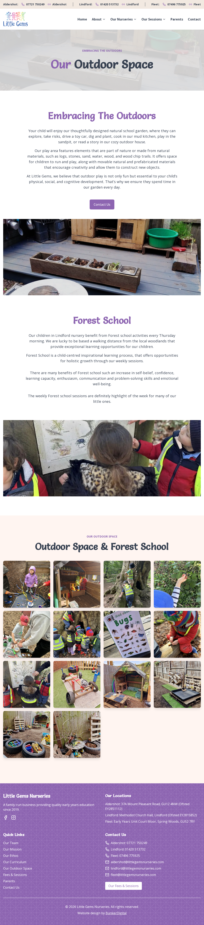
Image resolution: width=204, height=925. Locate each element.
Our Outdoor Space (17, 868)
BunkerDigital (116, 913)
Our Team (10, 843)
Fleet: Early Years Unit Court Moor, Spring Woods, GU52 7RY (150, 821)
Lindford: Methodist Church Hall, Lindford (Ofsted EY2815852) (151, 815)
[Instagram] (13, 817)
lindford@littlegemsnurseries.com (136, 868)
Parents (177, 19)
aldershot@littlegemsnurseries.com (137, 862)
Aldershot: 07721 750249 (129, 843)
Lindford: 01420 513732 (128, 849)
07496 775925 (176, 4)
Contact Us (102, 204)
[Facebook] (5, 817)
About (97, 19)
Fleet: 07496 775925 (125, 855)
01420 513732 (109, 4)
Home (82, 19)
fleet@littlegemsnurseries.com (133, 875)
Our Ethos (10, 855)
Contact (194, 19)
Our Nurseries (121, 19)
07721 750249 (35, 4)
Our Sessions (151, 19)
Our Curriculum (14, 862)
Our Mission (12, 849)
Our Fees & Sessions (123, 886)
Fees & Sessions (15, 875)
